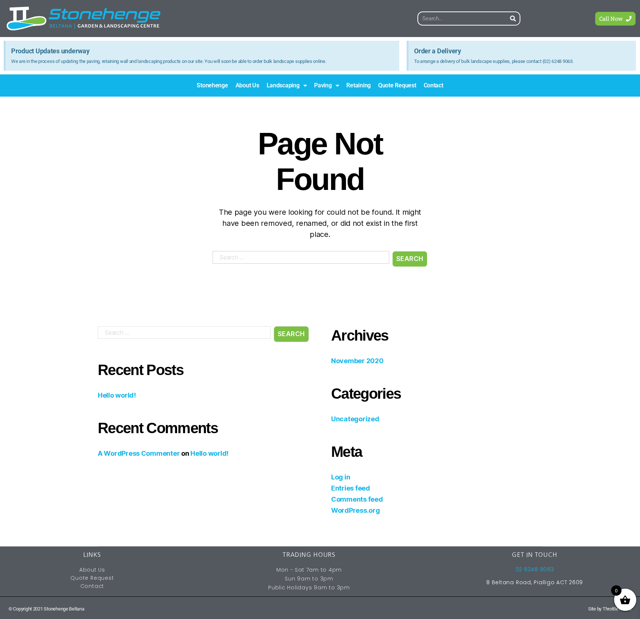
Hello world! (117, 395)
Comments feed (357, 499)
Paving (322, 85)
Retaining (358, 85)
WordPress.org (355, 510)
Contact (433, 85)
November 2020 (357, 361)
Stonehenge (212, 85)
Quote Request (397, 85)
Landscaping (283, 85)
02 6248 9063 (535, 569)
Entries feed (350, 488)
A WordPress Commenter (139, 453)
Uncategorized (355, 419)
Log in (340, 477)
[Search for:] (299, 260)
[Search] (513, 18)
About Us (247, 85)
